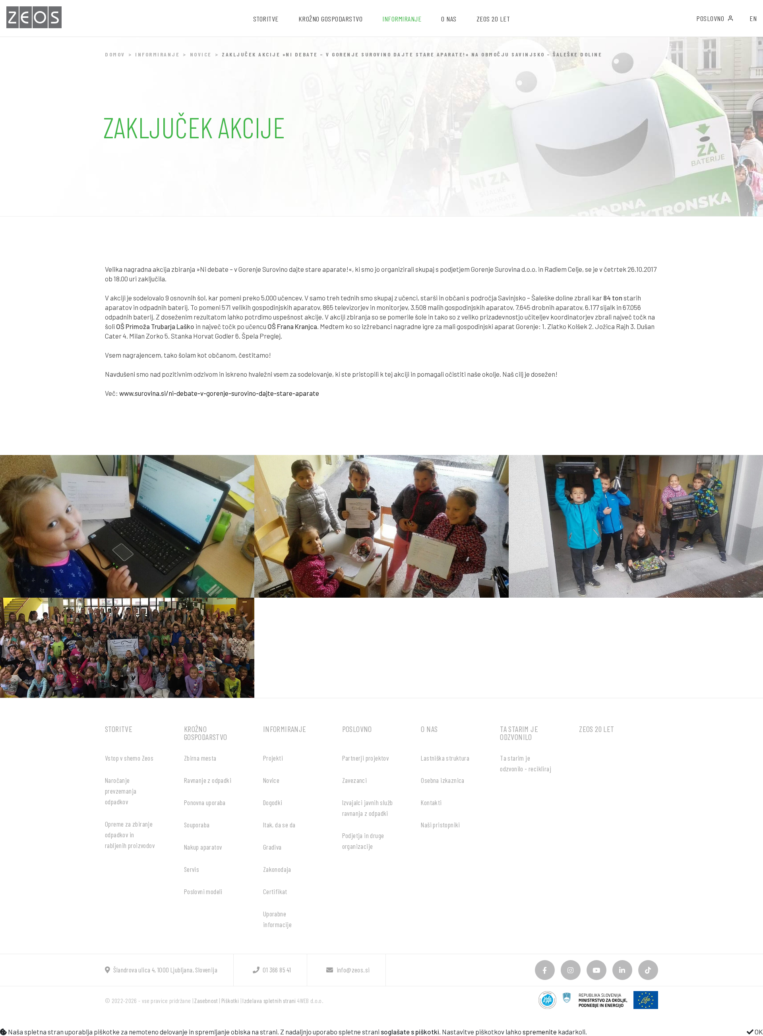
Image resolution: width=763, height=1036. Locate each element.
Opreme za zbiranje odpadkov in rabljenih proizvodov (130, 834)
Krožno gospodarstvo (205, 733)
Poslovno (710, 18)
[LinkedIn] (622, 970)
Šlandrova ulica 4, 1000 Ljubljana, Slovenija (165, 970)
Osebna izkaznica (442, 780)
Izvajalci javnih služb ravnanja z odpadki (367, 807)
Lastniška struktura (445, 758)
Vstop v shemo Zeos (129, 758)
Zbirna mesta (200, 758)
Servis (191, 869)
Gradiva (272, 847)
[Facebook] (545, 970)
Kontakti (431, 802)
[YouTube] (596, 970)
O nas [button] (449, 18)
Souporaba (197, 825)
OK (758, 1032)
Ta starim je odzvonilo (519, 733)
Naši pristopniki (440, 825)
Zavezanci (354, 780)
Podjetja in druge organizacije (363, 840)
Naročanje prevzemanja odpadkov (120, 791)
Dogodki (273, 802)
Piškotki (230, 1000)
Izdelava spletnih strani (269, 1000)
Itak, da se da (279, 825)
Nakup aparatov (203, 847)
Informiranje (157, 54)
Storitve (118, 729)
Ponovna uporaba (205, 802)
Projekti (273, 758)
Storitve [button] (266, 18)
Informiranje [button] (401, 18)
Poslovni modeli (203, 891)
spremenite (540, 1032)
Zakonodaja (277, 869)
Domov (115, 54)
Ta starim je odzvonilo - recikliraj (525, 763)
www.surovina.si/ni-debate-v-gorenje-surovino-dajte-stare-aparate (219, 393)
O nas (429, 729)
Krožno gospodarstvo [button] (330, 18)
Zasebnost (206, 1000)
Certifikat (275, 891)
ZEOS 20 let (493, 18)
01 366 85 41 (277, 970)
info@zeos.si (353, 970)
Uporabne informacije (277, 919)
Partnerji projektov (365, 758)
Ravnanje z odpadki (207, 780)
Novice (201, 54)
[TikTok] (648, 970)
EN (753, 18)
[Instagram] (571, 970)
